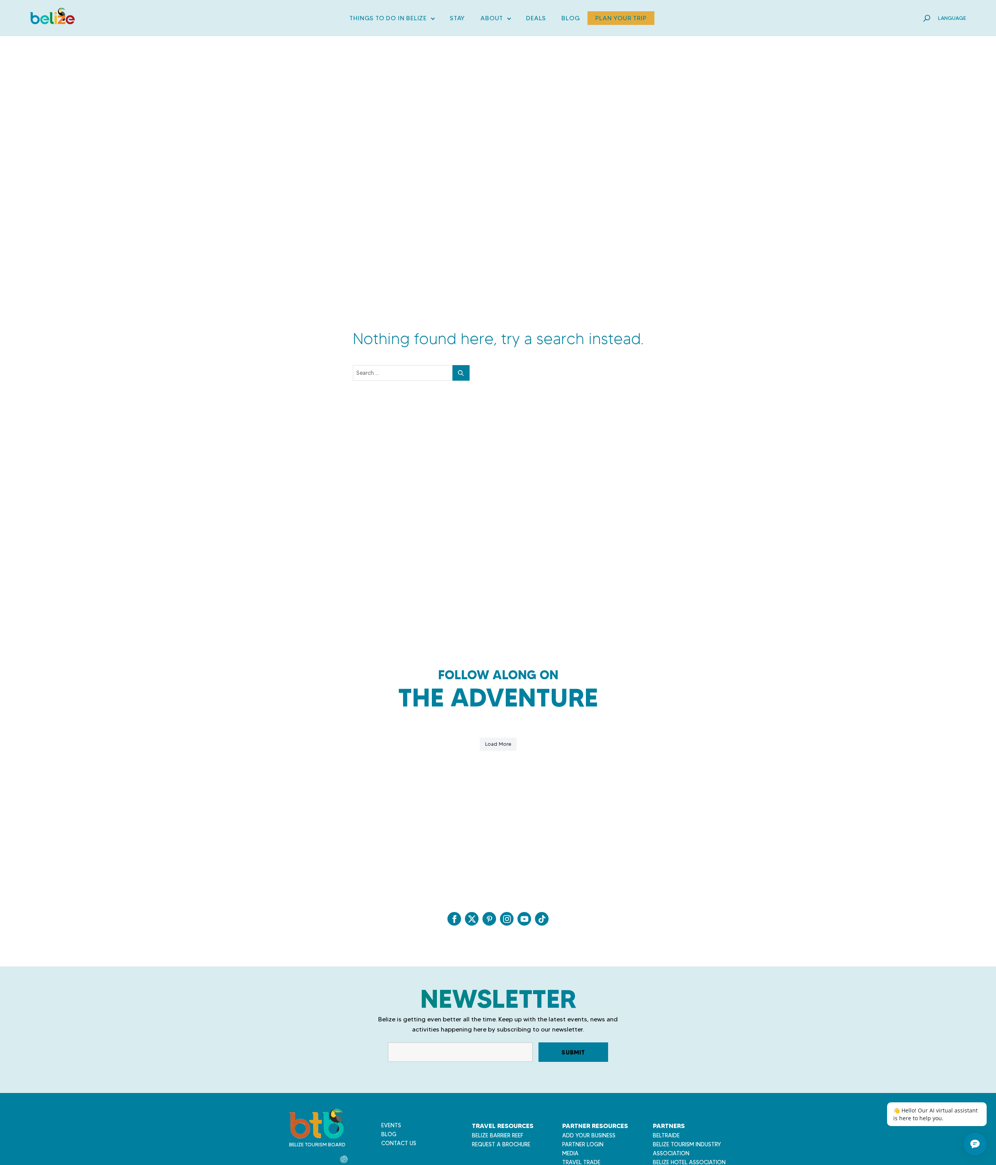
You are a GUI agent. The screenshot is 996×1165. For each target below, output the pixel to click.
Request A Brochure (501, 1144)
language (952, 17)
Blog (570, 18)
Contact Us (398, 1143)
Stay (457, 18)
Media (570, 1153)
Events (391, 1125)
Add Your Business (588, 1135)
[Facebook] (454, 919)
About (495, 19)
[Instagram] (507, 919)
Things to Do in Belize (391, 19)
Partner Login (582, 1144)
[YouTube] (524, 919)
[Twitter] (472, 919)
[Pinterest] (489, 919)
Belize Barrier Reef (497, 1135)
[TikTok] (542, 919)
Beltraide (666, 1135)
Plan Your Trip (620, 18)
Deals (536, 18)
